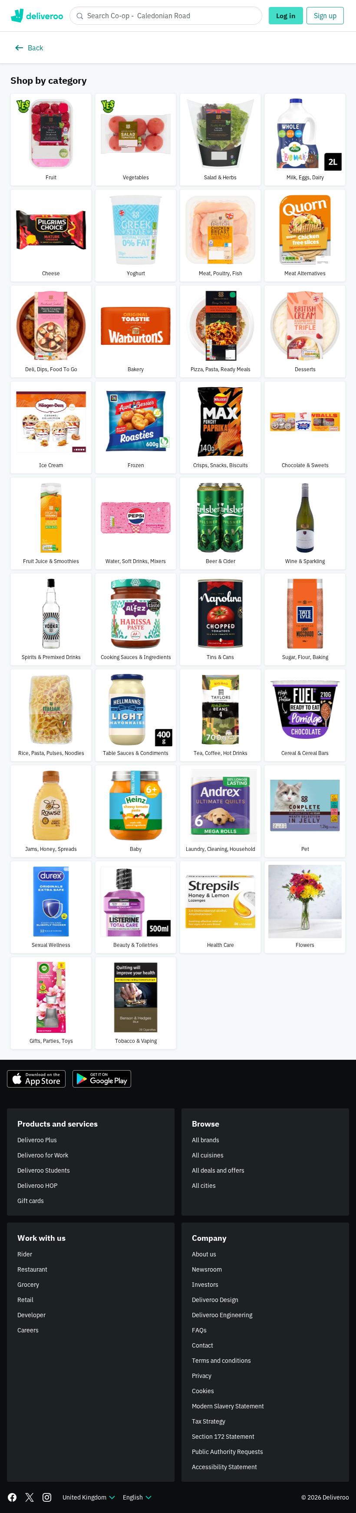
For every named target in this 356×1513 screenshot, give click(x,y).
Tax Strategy (208, 1421)
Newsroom (207, 1269)
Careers (28, 1330)
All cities (204, 1186)
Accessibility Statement (224, 1467)
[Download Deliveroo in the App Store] (36, 1079)
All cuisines (208, 1155)
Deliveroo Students (43, 1170)
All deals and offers (218, 1170)
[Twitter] (29, 1497)
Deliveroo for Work (42, 1155)
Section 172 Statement (223, 1436)
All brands (205, 1140)
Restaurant (32, 1269)
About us (204, 1254)
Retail (25, 1300)
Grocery (28, 1285)
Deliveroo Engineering (222, 1315)
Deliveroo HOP (37, 1186)
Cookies (203, 1391)
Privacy (201, 1376)
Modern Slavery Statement (228, 1406)
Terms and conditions (221, 1361)
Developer (31, 1315)
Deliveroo (36, 16)
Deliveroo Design (215, 1300)
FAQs (199, 1330)
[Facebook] (12, 1497)
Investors (205, 1285)
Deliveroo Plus (37, 1140)
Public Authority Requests (227, 1452)
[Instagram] (47, 1497)
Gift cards (30, 1201)
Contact (202, 1345)
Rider (24, 1254)
